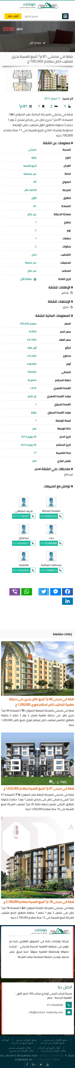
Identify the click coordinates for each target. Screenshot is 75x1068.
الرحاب (13, 946)
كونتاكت (56, 941)
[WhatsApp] (26, 591)
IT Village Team (47, 1059)
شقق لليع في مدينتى (26, 1040)
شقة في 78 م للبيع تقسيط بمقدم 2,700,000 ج (39, 902)
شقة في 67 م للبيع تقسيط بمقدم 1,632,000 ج (39, 788)
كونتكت (5, 1040)
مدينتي (24, 946)
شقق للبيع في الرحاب (22, 1043)
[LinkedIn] (67, 601)
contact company (51, 1056)
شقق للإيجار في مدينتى (55, 1040)
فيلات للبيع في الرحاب (48, 1048)
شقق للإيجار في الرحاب (52, 1043)
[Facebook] (67, 591)
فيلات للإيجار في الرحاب (53, 1050)
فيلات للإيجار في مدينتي (21, 1050)
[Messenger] (55, 591)
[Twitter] (43, 591)
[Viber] (14, 591)
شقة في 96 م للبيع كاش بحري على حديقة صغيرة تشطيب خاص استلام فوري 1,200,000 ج (41, 701)
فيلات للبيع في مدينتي (19, 1048)
